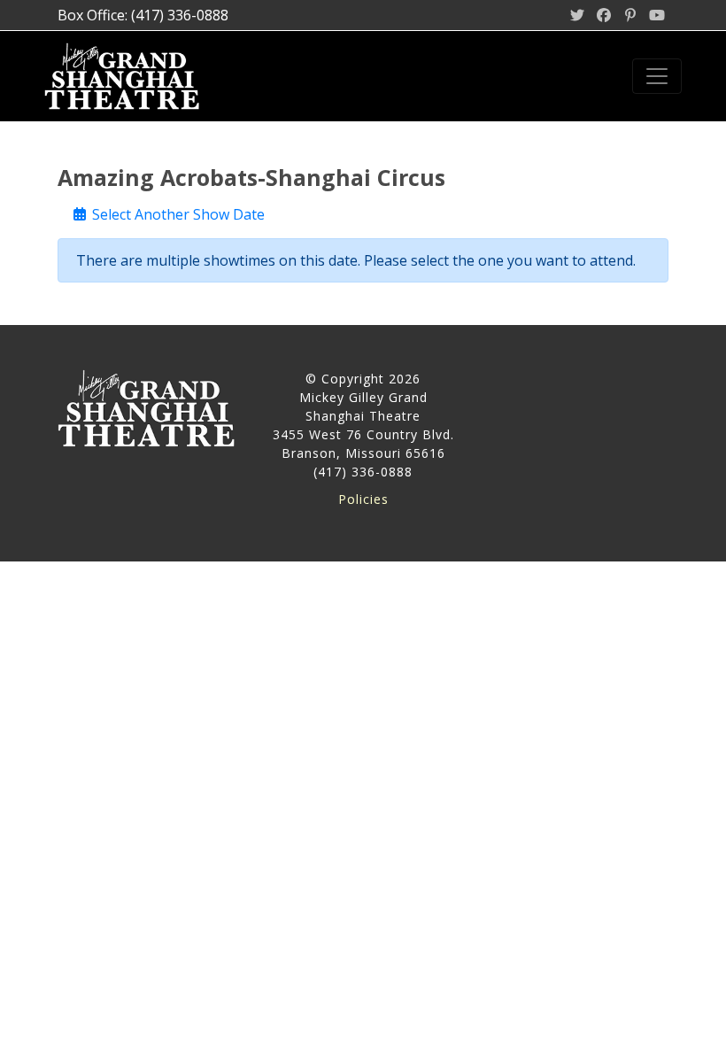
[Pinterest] (630, 15)
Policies (363, 499)
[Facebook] (603, 15)
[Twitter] (577, 15)
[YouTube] (656, 15)
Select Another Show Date (177, 214)
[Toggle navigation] (657, 76)
